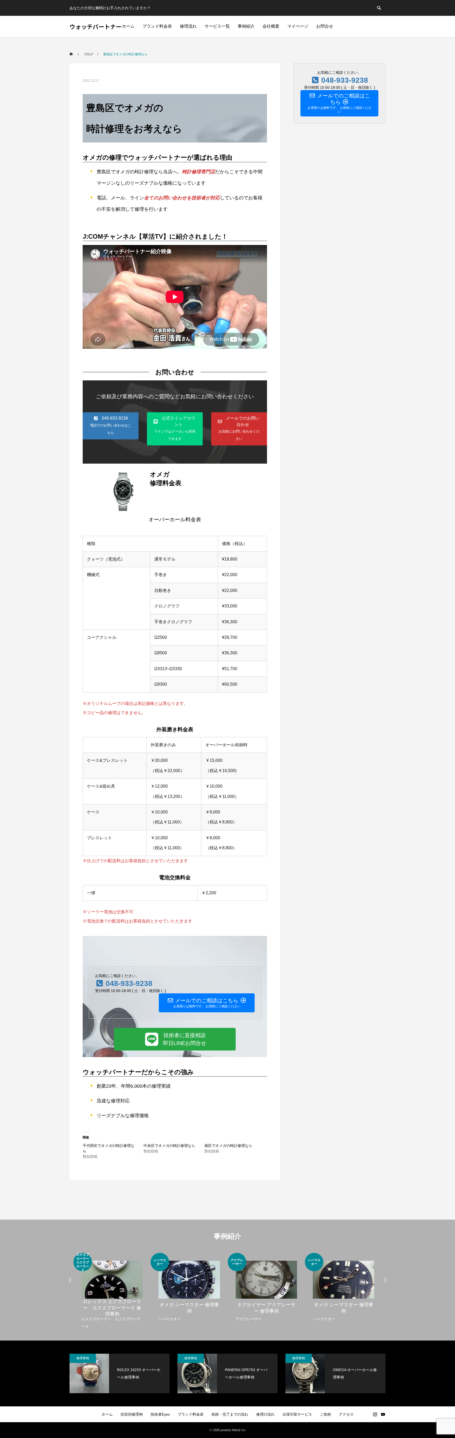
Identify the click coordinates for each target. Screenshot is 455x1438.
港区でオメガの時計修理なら (228, 1145)
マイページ (297, 26)
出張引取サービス (297, 1414)
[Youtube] (382, 1414)
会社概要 (271, 26)
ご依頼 (325, 1414)
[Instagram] (375, 1414)
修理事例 (82, 1358)
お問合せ (324, 26)
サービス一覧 (217, 26)
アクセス (346, 1414)
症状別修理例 (132, 1414)
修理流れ (188, 26)
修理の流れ (265, 1414)
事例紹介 (246, 26)
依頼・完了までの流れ (229, 1414)
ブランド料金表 (157, 26)
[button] (111, 425)
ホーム (128, 26)
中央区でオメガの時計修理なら (169, 1145)
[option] (112, 1291)
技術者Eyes (160, 1414)
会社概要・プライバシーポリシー (227, 1430)
